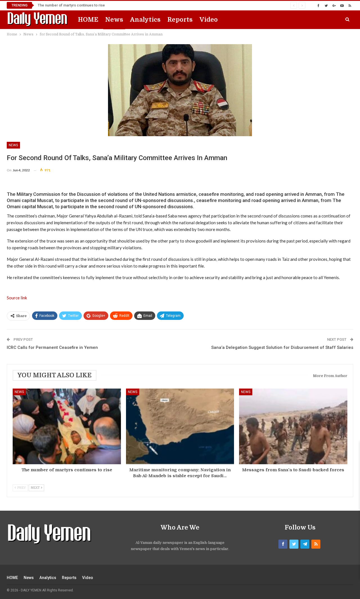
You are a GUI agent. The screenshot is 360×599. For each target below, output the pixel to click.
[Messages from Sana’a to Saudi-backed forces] (293, 426)
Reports (180, 19)
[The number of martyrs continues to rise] (67, 426)
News (114, 19)
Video (208, 19)
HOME (88, 19)
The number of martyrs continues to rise (71, 5)
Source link (17, 297)
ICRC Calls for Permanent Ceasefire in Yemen (52, 347)
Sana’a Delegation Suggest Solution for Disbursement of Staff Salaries (282, 347)
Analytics (145, 19)
